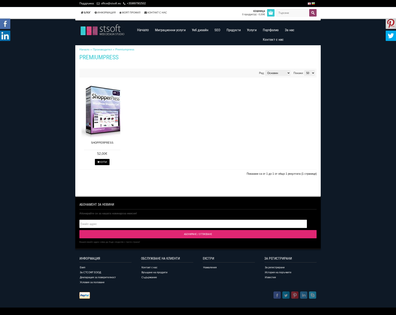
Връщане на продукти (154, 272)
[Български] (313, 3)
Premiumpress (124, 49)
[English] (309, 3)
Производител (102, 49)
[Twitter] (286, 295)
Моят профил (130, 12)
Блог (87, 12)
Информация (106, 12)
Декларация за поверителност (98, 277)
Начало (84, 49)
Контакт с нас (157, 12)
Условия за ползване (92, 282)
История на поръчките (278, 272)
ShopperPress (102, 142)
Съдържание (149, 277)
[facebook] (277, 295)
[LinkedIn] (303, 295)
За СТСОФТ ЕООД (90, 272)
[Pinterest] (294, 295)
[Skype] (312, 295)
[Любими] (118, 133)
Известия (270, 277)
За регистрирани (275, 267)
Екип (82, 267)
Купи (103, 162)
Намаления (210, 267)
